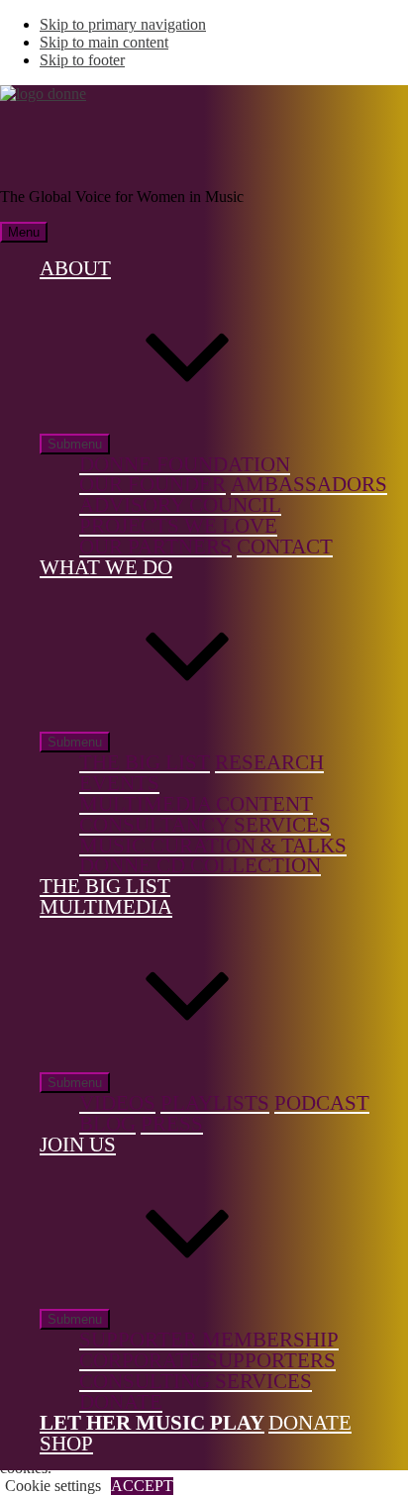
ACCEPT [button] (142, 1485)
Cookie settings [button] (53, 1485)
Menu (24, 232)
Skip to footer (82, 59)
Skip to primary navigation (123, 24)
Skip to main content (104, 42)
